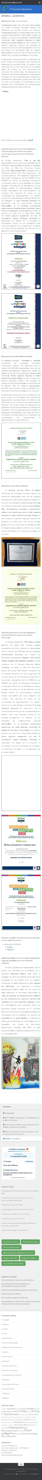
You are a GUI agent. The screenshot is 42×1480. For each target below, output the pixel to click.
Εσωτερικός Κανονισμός (11, 1247)
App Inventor (11, 1409)
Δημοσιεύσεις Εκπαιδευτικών (12, 1347)
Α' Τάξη (22, 1411)
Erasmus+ (7, 1106)
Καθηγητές (6, 1393)
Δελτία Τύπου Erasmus (10, 1343)
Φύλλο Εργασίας (8, 1436)
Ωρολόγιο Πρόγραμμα (30, 1242)
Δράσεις (5, 1352)
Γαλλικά (13, 1414)
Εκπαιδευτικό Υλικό (10, 1366)
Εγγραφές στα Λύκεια (11, 1242)
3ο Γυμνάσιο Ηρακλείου (11, 2)
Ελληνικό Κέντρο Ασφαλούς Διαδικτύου (14, 1297)
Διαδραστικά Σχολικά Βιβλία (11, 1294)
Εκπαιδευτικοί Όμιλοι (10, 1370)
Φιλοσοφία (19, 1434)
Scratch (7, 1411)
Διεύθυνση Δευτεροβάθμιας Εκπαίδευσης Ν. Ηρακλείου (19, 1290)
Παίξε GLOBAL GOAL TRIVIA (13, 1263)
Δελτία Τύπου (7, 1338)
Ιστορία (27, 1419)
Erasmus (30, 1408)
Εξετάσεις (6, 1380)
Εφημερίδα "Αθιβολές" (29, 1258)
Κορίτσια (10, 949)
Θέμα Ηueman (35, 1474)
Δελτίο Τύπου (33, 1414)
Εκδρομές (6, 1361)
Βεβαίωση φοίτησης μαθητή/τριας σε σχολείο (18, 1253)
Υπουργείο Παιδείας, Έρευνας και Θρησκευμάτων (17, 1280)
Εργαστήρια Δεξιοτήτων (11, 1384)
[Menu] (39, 2)
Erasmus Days (10, 1113)
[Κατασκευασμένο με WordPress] (16, 1474)
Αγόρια (10, 947)
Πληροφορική (16, 1427)
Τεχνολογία (21, 1430)
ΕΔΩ (29, 140)
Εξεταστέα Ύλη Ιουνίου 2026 (12, 1205)
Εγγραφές (8, 1417)
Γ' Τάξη (4, 1414)
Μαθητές (6, 1398)
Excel (36, 1409)
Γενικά (5, 1329)
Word (16, 1411)
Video (11, 1411)
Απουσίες (29, 1411)
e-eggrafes (6, 1320)
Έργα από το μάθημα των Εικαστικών (15, 1230)
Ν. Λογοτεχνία (11, 1425)
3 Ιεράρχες (4, 1409)
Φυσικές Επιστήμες (30, 1433)
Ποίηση (25, 1428)
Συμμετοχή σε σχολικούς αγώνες (14, 1218)
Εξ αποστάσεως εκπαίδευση (12, 1375)
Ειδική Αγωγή (7, 1356)
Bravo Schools (19, 1409)
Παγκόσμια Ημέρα (22, 1425)
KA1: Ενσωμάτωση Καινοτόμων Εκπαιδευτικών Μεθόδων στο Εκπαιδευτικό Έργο (21, 1126)
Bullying (24, 1409)
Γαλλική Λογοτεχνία (23, 1414)
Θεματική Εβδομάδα (19, 1419)
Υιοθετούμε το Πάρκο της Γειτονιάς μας (16, 1214)
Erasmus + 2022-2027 (10, 1258)
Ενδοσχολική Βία (15, 1417)
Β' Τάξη (35, 1411)
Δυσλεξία (3, 1417)
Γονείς (5, 1333)
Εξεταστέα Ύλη (23, 1417)
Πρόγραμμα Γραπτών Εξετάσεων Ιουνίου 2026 (18, 1209)
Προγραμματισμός (9, 1430)
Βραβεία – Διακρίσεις (13, 1138)
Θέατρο (3, 1420)
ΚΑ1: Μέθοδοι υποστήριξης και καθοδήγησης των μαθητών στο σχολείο (21, 1119)
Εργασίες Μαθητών (31, 1417)
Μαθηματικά (19, 1422)
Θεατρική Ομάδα (8, 1389)
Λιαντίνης (11, 1422)
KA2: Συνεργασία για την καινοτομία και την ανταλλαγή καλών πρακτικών (20, 1133)
